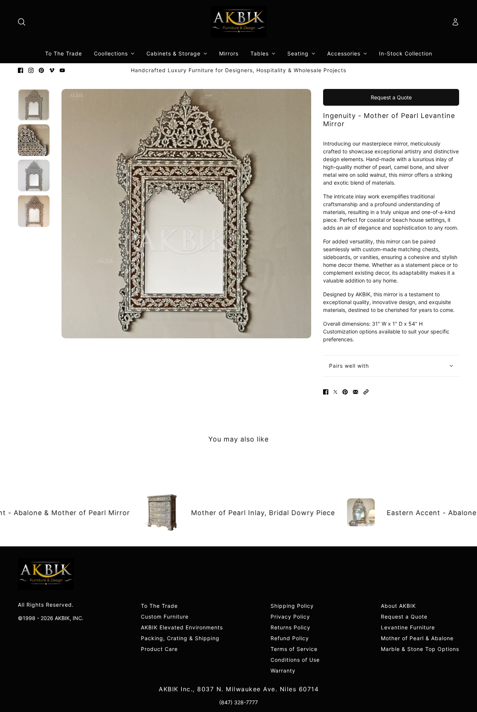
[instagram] (31, 70)
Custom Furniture (165, 616)
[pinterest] (41, 70)
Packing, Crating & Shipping (180, 638)
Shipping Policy (292, 606)
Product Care (159, 649)
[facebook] (20, 70)
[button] (366, 392)
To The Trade (159, 606)
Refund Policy (290, 638)
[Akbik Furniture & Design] (238, 22)
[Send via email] (355, 392)
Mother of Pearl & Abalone (417, 638)
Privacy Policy (290, 616)
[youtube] (62, 70)
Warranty (283, 670)
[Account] (455, 22)
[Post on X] (335, 392)
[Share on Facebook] (326, 392)
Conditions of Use (295, 660)
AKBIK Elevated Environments (182, 627)
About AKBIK (398, 606)
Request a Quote (391, 97)
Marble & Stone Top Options (420, 649)
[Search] (21, 22)
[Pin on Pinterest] (345, 392)
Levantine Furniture (408, 627)
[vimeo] (52, 70)
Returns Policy (290, 627)
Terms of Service (294, 649)
